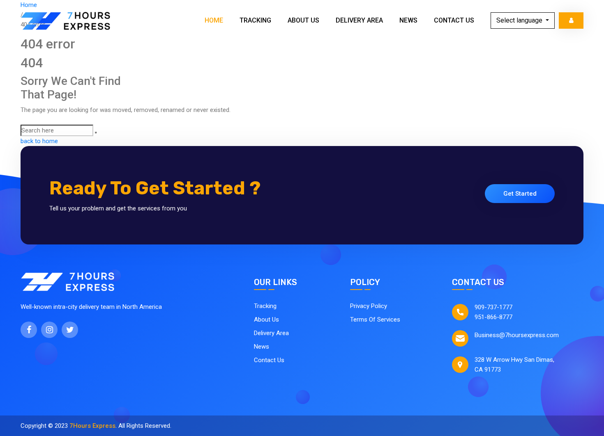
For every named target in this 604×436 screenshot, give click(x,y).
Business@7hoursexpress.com (517, 335)
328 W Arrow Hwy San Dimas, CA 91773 (514, 364)
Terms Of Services (375, 319)
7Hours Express (92, 425)
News (408, 20)
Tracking (255, 20)
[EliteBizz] (66, 20)
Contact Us (454, 20)
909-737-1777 (493, 307)
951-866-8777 (493, 317)
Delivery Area (359, 20)
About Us (303, 20)
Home (214, 20)
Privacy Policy (368, 306)
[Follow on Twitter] (70, 330)
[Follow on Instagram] (49, 330)
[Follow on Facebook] (29, 330)
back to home (39, 141)
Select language (520, 20)
